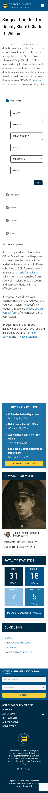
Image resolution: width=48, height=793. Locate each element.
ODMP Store (9, 726)
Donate (9, 638)
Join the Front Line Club (18, 652)
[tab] (24, 100)
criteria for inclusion (27, 272)
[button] (24, 706)
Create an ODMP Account (19, 642)
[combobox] (28, 136)
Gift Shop (10, 647)
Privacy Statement (27, 336)
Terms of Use (34, 783)
